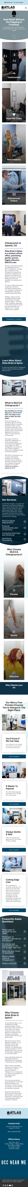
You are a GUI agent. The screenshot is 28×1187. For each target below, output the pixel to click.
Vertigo (19, 411)
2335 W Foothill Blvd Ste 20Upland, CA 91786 (14, 1127)
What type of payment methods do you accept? (11, 939)
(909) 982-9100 (16, 1131)
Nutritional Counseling (7, 539)
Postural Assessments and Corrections (10, 528)
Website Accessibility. (17, 1181)
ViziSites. (4, 1181)
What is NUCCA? (9, 963)
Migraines (8, 413)
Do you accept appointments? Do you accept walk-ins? (11, 946)
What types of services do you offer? (9, 932)
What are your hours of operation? (11, 952)
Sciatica (19, 413)
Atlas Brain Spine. (9, 1180)
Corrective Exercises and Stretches (11, 534)
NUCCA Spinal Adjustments (8, 522)
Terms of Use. (9, 1181)
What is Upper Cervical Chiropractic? (8, 958)
